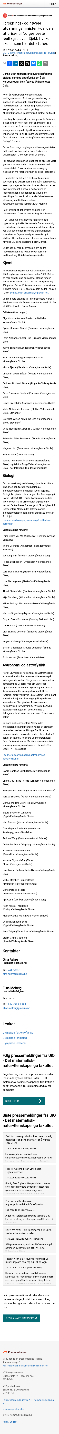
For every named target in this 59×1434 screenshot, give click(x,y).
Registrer (12, 1101)
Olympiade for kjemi (14, 1043)
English (13, 1421)
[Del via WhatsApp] (39, 64)
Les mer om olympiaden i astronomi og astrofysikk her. (24, 756)
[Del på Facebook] (9, 64)
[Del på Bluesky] (33, 64)
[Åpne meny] (34, 4)
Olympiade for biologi (15, 1037)
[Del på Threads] (27, 64)
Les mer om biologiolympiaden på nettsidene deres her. (27, 522)
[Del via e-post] (45, 64)
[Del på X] (21, 64)
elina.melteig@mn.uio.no (16, 1008)
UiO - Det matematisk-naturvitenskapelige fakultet (29, 53)
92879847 (14, 969)
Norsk (6, 1421)
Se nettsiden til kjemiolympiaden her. (29, 292)
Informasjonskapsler (13, 1409)
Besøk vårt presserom (21, 1318)
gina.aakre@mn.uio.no (15, 974)
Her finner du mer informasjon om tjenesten (25, 1365)
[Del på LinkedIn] (15, 64)
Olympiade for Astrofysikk (18, 1032)
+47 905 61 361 (17, 1003)
